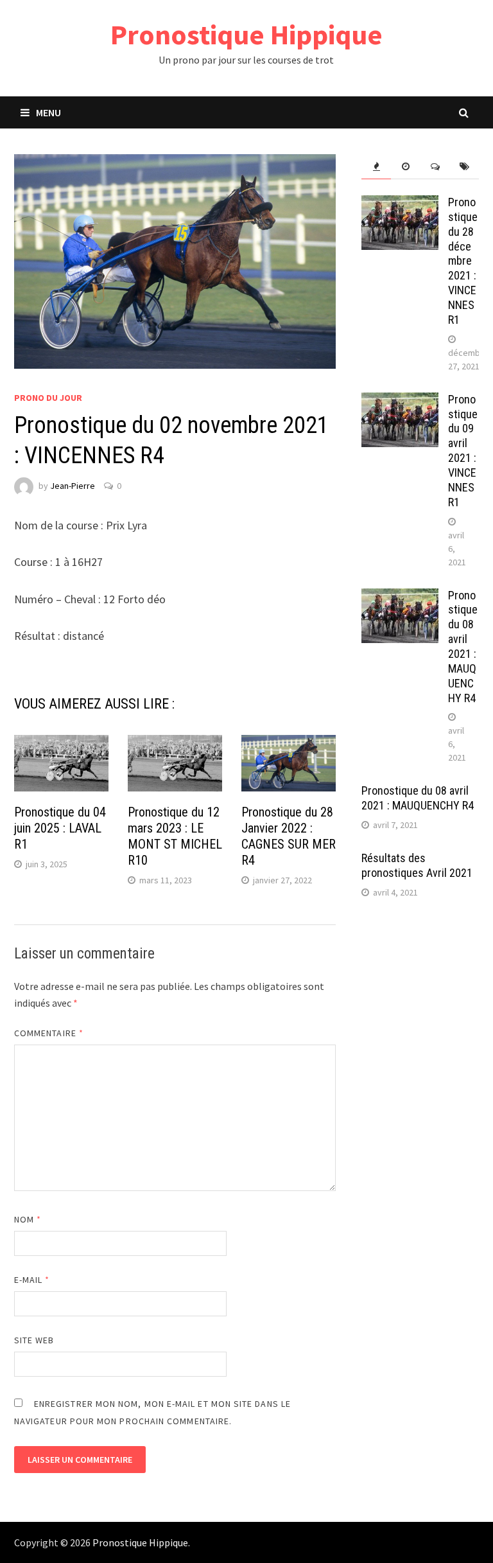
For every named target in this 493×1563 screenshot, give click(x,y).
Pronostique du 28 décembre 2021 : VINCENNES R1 (463, 260)
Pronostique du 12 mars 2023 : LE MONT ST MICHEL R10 (175, 836)
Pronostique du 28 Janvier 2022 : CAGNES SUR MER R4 (288, 836)
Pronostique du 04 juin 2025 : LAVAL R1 (60, 828)
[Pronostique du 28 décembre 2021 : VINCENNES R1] (399, 204)
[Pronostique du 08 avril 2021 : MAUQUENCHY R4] (399, 597)
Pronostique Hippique (246, 34)
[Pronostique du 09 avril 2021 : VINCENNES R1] (399, 401)
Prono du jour (48, 397)
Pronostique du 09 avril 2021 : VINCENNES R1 (463, 451)
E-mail (32, 1279)
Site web (34, 1340)
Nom (27, 1219)
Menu (48, 112)
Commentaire (48, 1033)
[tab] (376, 166)
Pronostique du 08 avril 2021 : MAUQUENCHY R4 (463, 646)
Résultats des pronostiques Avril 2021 (416, 865)
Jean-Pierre (72, 485)
